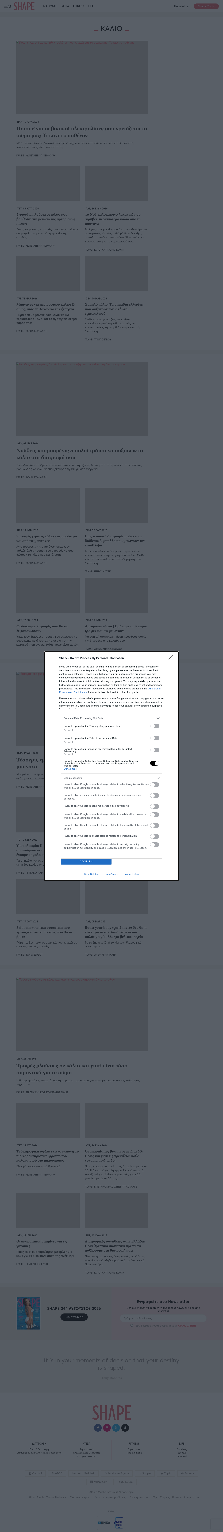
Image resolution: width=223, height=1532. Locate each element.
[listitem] (111, 718)
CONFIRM (86, 861)
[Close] (171, 658)
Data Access (111, 874)
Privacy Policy (131, 874)
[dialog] (111, 766)
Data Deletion (91, 874)
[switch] (154, 726)
